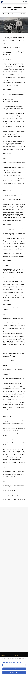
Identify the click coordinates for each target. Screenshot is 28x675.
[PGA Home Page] (2, 1)
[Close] (25, 658)
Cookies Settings (14, 665)
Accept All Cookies (14, 672)
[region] (14, 666)
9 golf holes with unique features (13, 199)
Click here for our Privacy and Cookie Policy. (12, 662)
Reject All (14, 668)
